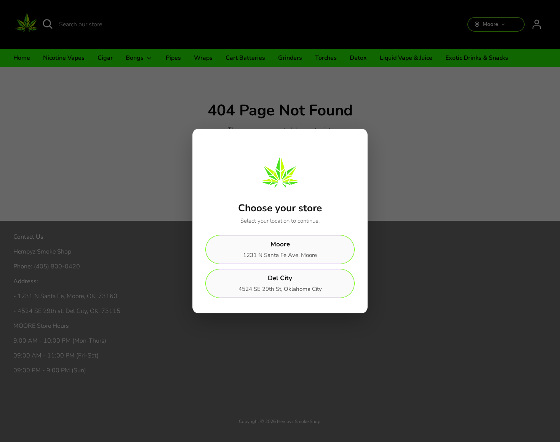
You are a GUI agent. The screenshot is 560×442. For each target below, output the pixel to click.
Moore (280, 249)
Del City (280, 283)
